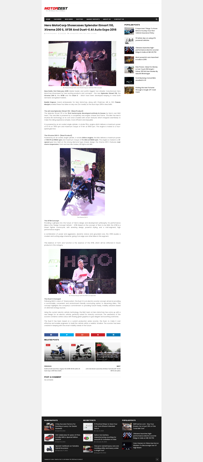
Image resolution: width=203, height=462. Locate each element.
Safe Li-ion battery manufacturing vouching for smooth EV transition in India (105, 437)
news (88, 33)
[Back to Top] (157, 459)
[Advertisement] (140, 127)
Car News (57, 19)
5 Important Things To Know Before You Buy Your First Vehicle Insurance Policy (146, 30)
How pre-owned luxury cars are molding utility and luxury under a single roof (106, 448)
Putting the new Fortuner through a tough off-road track (146, 90)
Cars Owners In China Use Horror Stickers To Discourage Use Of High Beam (146, 445)
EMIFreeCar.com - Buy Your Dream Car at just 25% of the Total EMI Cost (144, 426)
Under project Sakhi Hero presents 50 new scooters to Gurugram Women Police (107, 355)
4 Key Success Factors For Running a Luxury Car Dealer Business (66, 426)
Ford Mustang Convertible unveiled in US (146, 79)
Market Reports (93, 19)
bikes (80, 33)
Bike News (69, 19)
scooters (94, 33)
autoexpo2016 (73, 33)
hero (84, 33)
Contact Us (119, 19)
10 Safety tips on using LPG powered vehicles (146, 39)
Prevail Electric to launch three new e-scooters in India (81, 355)
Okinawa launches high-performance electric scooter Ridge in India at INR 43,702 (147, 50)
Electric (79, 19)
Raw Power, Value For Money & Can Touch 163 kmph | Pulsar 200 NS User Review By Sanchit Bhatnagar (147, 70)
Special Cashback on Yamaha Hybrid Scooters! (56, 356)
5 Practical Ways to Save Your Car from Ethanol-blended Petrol (105, 426)
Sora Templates (56, 459)
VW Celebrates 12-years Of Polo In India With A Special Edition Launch (67, 437)
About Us (107, 19)
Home (48, 19)
